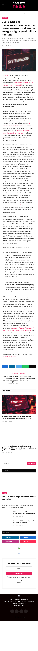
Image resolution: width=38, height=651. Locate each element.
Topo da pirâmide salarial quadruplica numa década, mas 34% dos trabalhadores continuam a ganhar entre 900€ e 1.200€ (19, 448)
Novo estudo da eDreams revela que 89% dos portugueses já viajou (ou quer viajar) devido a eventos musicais (10, 380)
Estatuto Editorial (19, 605)
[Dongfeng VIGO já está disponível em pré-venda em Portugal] (7, 523)
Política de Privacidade (19, 603)
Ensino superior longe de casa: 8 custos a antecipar (19, 498)
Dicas (4, 493)
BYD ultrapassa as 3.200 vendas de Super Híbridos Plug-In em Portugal (24, 512)
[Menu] (3, 5)
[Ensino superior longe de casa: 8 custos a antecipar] (19, 484)
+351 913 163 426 (16, 601)
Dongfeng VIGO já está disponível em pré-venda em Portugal (24, 521)
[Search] (35, 5)
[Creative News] (19, 5)
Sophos (7, 75)
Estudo (4, 17)
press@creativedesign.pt (21, 599)
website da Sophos (9, 357)
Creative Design (21, 617)
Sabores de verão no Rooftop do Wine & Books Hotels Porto (27, 378)
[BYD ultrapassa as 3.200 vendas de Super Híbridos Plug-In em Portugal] (7, 514)
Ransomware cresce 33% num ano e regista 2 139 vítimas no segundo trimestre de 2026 (17, 417)
